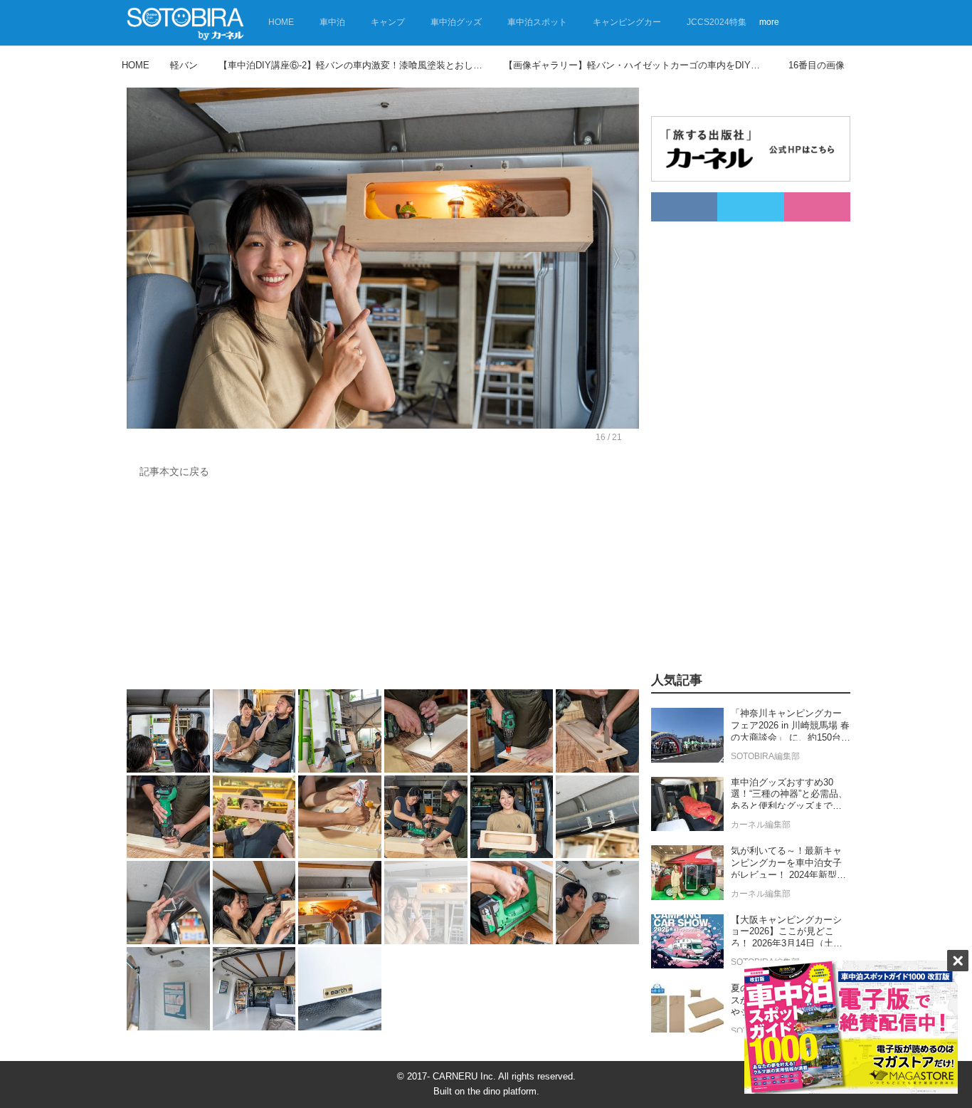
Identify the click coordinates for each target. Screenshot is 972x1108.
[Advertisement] (383, 587)
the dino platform (502, 1091)
